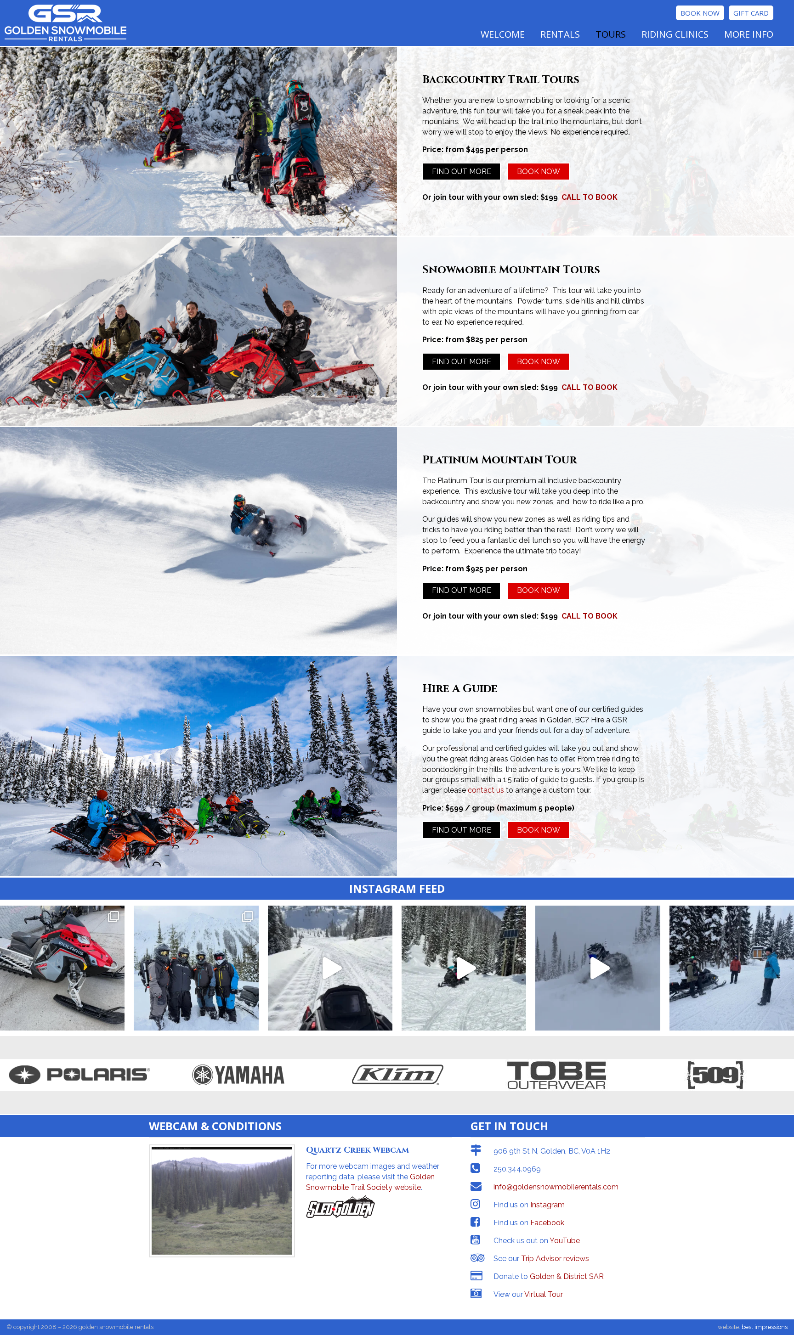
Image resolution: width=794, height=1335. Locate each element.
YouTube (565, 1240)
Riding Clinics (675, 34)
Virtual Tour (543, 1294)
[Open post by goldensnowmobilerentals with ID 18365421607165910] (464, 968)
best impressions (765, 1327)
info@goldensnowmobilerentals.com (555, 1187)
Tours (611, 34)
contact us (486, 790)
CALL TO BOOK (589, 197)
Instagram (547, 1204)
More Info (748, 34)
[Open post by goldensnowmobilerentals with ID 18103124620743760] (62, 968)
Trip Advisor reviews (555, 1258)
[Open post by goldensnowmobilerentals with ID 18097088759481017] (330, 968)
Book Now (700, 12)
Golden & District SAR (567, 1276)
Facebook (547, 1222)
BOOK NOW (538, 171)
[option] (79, 1075)
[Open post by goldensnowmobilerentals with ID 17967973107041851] (196, 968)
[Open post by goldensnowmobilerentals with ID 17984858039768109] (597, 968)
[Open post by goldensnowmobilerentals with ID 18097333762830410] (731, 968)
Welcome (503, 34)
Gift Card (751, 12)
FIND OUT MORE (461, 171)
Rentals (560, 34)
